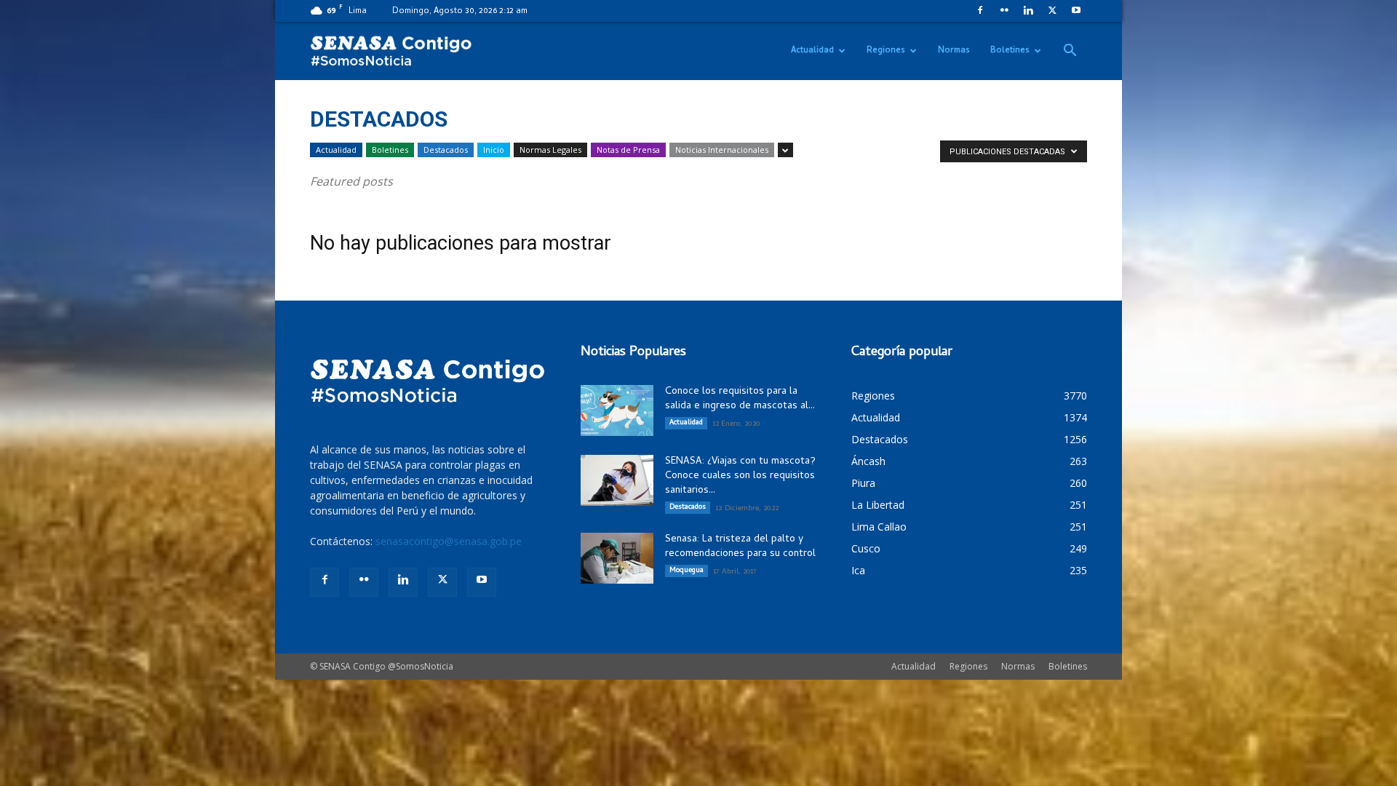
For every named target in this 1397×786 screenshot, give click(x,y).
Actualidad (812, 51)
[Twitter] (1052, 10)
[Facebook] (980, 10)
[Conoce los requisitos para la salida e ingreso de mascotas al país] (617, 410)
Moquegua (686, 570)
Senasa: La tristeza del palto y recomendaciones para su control (740, 547)
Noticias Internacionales (721, 149)
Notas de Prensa (628, 149)
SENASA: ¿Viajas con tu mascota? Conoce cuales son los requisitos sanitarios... (740, 476)
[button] (1069, 52)
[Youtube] (1076, 10)
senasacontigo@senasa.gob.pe (448, 541)
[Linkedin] (1028, 10)
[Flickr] (1004, 10)
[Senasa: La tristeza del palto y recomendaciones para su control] (617, 558)
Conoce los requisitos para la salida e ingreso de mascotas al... (740, 399)
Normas (954, 51)
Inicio (493, 149)
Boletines (1010, 51)
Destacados (445, 149)
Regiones (886, 51)
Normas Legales (550, 149)
